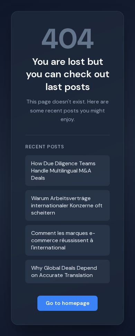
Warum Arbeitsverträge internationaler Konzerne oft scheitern (66, 205)
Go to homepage (67, 303)
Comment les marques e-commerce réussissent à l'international (63, 240)
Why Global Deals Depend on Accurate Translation (64, 271)
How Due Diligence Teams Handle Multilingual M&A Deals (63, 170)
